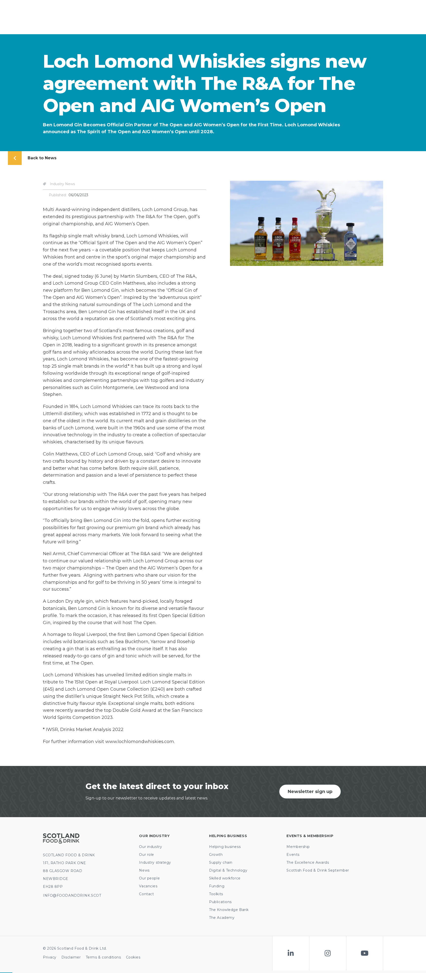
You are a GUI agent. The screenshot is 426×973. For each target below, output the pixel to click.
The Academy (221, 917)
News (144, 870)
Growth (216, 854)
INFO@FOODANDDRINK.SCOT (72, 895)
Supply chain (220, 862)
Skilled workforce (225, 878)
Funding (216, 886)
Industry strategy (155, 862)
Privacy (49, 957)
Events (292, 854)
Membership (298, 846)
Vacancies (148, 886)
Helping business (225, 846)
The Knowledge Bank (228, 910)
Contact (146, 894)
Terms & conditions (103, 957)
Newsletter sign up (310, 791)
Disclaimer (71, 957)
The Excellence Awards (307, 862)
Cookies (133, 957)
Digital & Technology (228, 870)
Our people (149, 878)
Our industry (150, 846)
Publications (220, 902)
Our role (146, 854)
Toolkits (216, 894)
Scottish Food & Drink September (317, 870)
